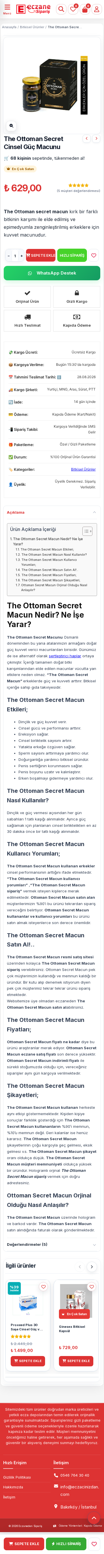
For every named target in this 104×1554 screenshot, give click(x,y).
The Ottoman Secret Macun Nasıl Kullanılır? (54, 555)
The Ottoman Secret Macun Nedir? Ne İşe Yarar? (48, 541)
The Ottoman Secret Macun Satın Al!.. (49, 570)
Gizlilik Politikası (17, 1477)
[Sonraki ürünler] (92, 1267)
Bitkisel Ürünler (32, 27)
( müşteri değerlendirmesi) (78, 191)
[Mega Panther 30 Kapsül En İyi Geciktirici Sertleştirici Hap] (87, 139)
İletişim (9, 1497)
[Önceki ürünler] (80, 1267)
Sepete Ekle (43, 255)
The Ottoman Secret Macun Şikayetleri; (50, 580)
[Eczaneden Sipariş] (30, 9)
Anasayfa (9, 27)
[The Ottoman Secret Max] (96, 139)
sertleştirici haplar (65, 656)
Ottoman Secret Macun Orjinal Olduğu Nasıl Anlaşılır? (54, 587)
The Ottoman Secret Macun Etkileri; (47, 549)
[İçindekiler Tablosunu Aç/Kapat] (84, 531)
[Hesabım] (97, 9)
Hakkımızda (13, 1487)
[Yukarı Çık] (94, 1518)
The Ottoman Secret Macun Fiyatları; (49, 575)
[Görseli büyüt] (11, 126)
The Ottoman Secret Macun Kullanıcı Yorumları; (49, 562)
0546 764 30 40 (74, 1475)
